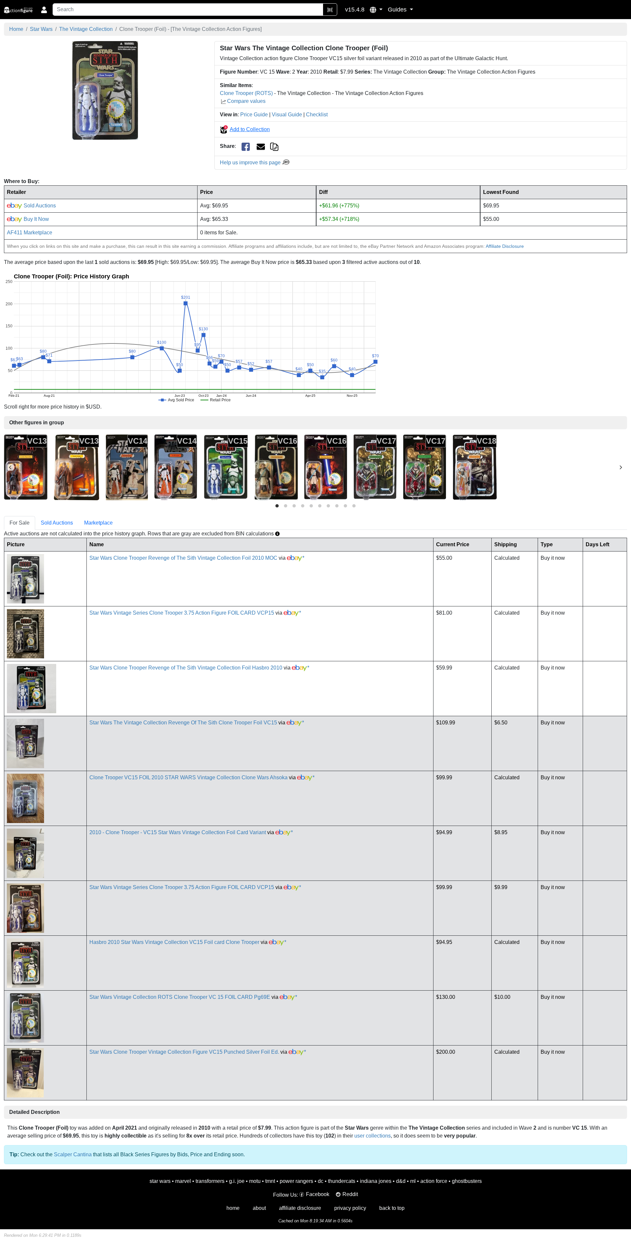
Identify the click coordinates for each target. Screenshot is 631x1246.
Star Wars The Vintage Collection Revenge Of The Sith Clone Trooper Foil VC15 (183, 722)
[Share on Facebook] (245, 146)
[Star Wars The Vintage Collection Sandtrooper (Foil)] (175, 467)
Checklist (317, 114)
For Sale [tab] (20, 523)
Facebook (317, 1194)
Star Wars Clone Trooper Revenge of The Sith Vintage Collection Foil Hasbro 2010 (185, 667)
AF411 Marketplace (29, 232)
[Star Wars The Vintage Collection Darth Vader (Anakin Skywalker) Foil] (25, 467)
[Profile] (44, 9)
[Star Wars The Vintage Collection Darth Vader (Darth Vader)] (76, 467)
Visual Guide (287, 114)
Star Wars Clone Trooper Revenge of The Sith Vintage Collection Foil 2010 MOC (183, 558)
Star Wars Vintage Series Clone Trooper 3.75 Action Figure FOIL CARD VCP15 (181, 613)
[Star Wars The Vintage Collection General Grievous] (375, 467)
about (259, 1208)
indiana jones (375, 1181)
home (233, 1208)
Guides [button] (398, 9)
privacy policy (350, 1208)
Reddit (350, 1194)
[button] (376, 9)
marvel (183, 1181)
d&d (401, 1181)
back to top (392, 1208)
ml (413, 1181)
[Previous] (10, 467)
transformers (210, 1181)
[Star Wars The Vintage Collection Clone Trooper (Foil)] (105, 90)
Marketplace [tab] (98, 523)
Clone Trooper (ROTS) (246, 93)
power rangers (296, 1181)
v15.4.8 (354, 9)
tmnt (270, 1181)
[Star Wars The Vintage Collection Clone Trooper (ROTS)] (226, 467)
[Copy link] (274, 146)
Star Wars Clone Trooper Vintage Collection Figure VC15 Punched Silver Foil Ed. (184, 1052)
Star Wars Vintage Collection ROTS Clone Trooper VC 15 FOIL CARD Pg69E (179, 997)
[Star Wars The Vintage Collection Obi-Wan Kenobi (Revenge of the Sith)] (276, 467)
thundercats (341, 1181)
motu (255, 1181)
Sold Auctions (39, 205)
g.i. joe (237, 1181)
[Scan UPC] (330, 9)
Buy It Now (35, 219)
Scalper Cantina (73, 1154)
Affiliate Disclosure (505, 246)
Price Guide (254, 114)
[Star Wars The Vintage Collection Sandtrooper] (127, 467)
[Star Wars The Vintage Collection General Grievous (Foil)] (424, 467)
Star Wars (41, 29)
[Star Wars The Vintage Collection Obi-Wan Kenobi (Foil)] (325, 467)
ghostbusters (467, 1181)
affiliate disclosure (300, 1208)
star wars (160, 1181)
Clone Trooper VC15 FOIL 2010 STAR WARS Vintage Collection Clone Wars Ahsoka (188, 777)
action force (433, 1181)
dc (320, 1181)
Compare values (246, 101)
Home (16, 29)
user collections (372, 1136)
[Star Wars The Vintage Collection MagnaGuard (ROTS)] (475, 467)
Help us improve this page (251, 162)
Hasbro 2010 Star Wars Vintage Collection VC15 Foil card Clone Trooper (174, 942)
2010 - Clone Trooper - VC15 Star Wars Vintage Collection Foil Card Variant (177, 832)
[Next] (620, 467)
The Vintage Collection (86, 29)
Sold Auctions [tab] (57, 523)
